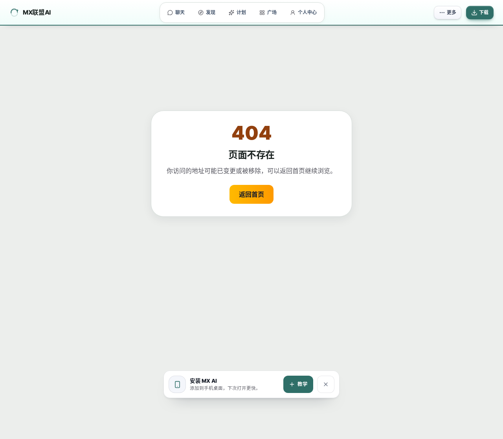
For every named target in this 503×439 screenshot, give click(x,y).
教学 (302, 384)
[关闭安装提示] (325, 384)
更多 (451, 12)
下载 (483, 12)
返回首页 (251, 194)
